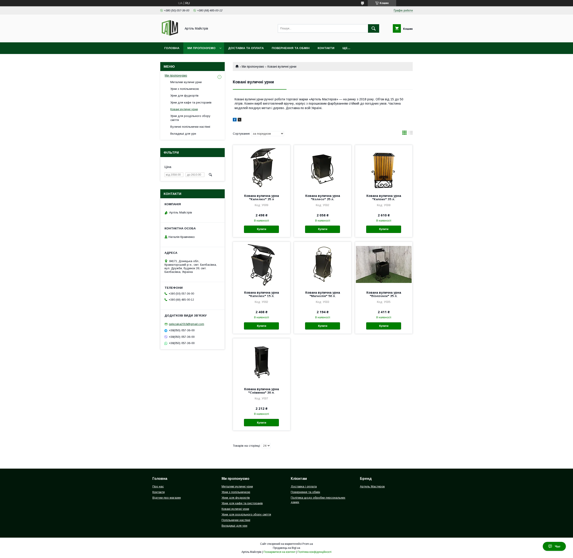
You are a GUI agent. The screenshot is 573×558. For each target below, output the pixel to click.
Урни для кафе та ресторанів (191, 102)
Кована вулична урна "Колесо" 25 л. (322, 197)
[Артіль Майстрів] (169, 36)
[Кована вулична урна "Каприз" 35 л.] (383, 167)
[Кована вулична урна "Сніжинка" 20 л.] (261, 360)
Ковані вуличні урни (184, 109)
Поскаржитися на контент (279, 552)
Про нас (158, 486)
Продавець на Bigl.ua (286, 547)
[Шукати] (373, 28)
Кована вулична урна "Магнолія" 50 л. (322, 294)
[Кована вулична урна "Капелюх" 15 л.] (261, 264)
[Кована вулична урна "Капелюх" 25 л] (261, 167)
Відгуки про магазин (166, 497)
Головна (171, 48)
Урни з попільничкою (184, 88)
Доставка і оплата (304, 486)
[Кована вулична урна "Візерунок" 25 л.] (383, 264)
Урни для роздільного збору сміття (190, 118)
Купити (261, 229)
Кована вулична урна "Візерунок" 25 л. (383, 294)
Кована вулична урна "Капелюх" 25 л (261, 197)
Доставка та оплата (246, 48)
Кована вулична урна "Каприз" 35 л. (383, 197)
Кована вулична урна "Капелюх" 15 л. (261, 294)
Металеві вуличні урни (186, 82)
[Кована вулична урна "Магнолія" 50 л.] (322, 264)
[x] (239, 120)
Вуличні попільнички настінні (190, 126)
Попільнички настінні (236, 520)
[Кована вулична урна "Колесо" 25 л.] (322, 167)
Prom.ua (307, 543)
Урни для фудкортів (184, 95)
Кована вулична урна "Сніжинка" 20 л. (261, 390)
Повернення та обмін (291, 48)
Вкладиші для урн (183, 133)
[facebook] (235, 120)
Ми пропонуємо (201, 48)
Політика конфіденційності (314, 552)
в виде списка (411, 134)
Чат (557, 546)
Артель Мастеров (372, 486)
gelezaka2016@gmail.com (186, 324)
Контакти (326, 48)
